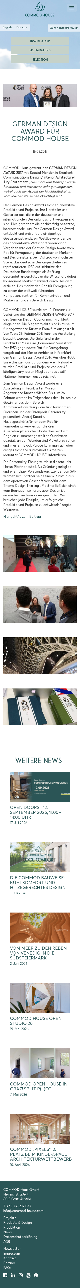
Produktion (11, 1227)
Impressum (11, 1253)
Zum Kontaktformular (64, 27)
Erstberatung (40, 50)
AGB (6, 1242)
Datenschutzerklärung (20, 1237)
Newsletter (12, 1248)
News (7, 1232)
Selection (40, 59)
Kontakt (9, 1258)
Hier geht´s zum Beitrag (22, 516)
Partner (9, 1263)
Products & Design (17, 1222)
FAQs (7, 1268)
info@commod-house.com (23, 1211)
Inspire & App (40, 40)
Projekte (9, 1218)
